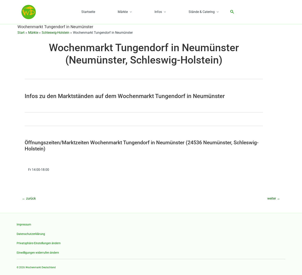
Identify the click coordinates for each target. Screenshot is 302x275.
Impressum (24, 224)
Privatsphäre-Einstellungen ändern (39, 243)
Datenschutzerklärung (31, 234)
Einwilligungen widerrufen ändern (38, 252)
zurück (29, 198)
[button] (232, 12)
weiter (273, 198)
